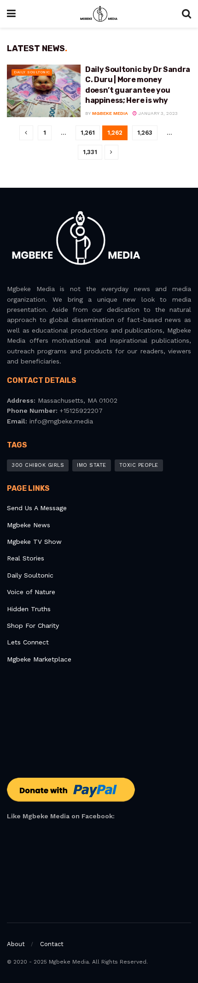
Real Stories (27, 558)
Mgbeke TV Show (34, 541)
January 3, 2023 (157, 113)
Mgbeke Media (110, 113)
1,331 (90, 152)
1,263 (144, 132)
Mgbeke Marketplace (39, 659)
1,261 (88, 132)
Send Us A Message (37, 508)
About (16, 944)
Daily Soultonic (32, 72)
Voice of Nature (31, 592)
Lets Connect (28, 642)
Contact (52, 944)
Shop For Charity (33, 625)
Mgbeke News (28, 525)
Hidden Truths (29, 609)
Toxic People (138, 465)
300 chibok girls (38, 465)
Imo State (91, 465)
